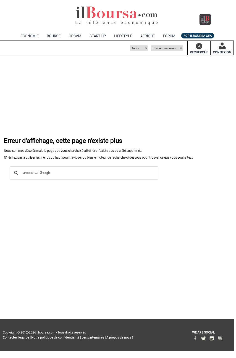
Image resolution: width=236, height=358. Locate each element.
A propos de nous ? (120, 337)
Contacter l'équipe (16, 337)
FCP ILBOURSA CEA (198, 36)
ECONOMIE (30, 36)
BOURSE (53, 36)
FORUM (169, 36)
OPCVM (75, 36)
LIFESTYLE (123, 36)
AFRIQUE (147, 36)
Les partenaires (92, 337)
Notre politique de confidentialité (55, 337)
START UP (97, 36)
